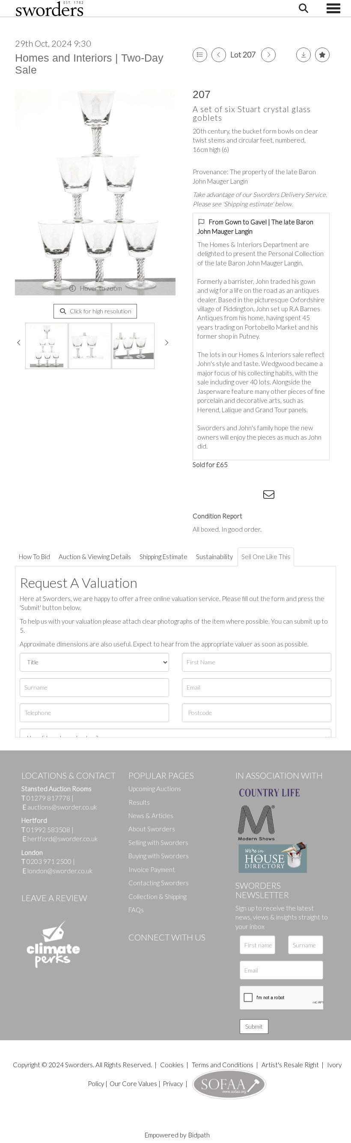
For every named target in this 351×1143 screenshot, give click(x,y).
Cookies (172, 1065)
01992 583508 (48, 829)
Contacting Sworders (158, 883)
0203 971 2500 (49, 861)
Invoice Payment (151, 869)
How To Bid (34, 556)
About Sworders (151, 829)
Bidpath (199, 1135)
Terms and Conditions (223, 1065)
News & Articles (150, 815)
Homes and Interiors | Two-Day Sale (89, 64)
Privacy (173, 1083)
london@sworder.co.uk (57, 871)
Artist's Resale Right (290, 1065)
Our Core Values (133, 1083)
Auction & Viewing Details (95, 556)
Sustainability (214, 556)
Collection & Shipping (157, 896)
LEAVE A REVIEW (54, 898)
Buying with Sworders (158, 856)
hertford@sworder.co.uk (62, 838)
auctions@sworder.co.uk (60, 807)
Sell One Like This (265, 556)
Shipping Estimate (163, 556)
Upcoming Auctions (154, 788)
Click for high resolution (99, 311)
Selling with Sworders (158, 842)
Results (139, 802)
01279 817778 (48, 798)
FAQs (136, 910)
